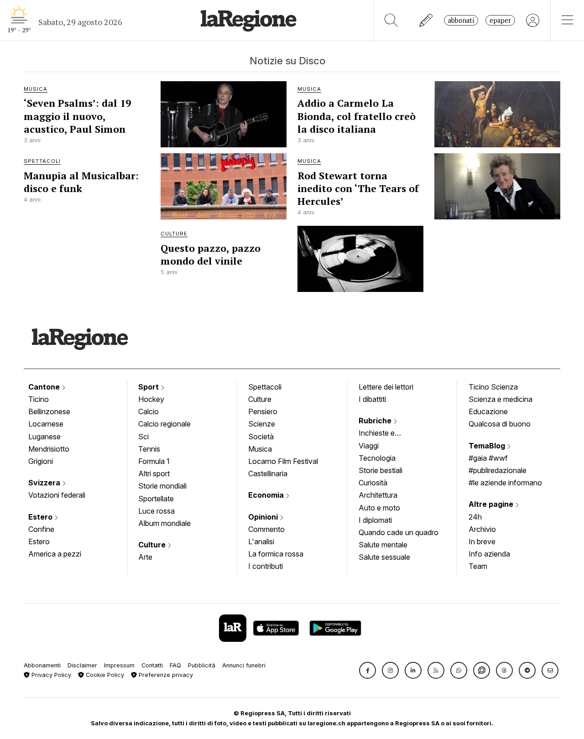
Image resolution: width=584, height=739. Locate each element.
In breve (482, 541)
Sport (149, 386)
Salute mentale (383, 544)
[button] (367, 670)
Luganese (44, 436)
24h (475, 516)
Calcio (148, 411)
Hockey (151, 399)
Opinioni (264, 516)
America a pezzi (54, 553)
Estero (41, 516)
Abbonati (461, 20)
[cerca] (391, 20)
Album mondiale (164, 523)
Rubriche (376, 420)
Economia (267, 495)
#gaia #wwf (488, 458)
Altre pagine (492, 504)
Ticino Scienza (493, 386)
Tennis (149, 448)
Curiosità (373, 482)
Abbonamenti (42, 665)
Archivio (482, 529)
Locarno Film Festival (283, 461)
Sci (143, 436)
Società (261, 436)
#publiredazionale (498, 470)
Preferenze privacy (165, 674)
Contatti (152, 665)
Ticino (38, 399)
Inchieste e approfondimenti (385, 433)
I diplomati (375, 520)
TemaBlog (488, 445)
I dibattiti (372, 399)
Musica (260, 448)
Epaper (500, 20)
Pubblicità (201, 665)
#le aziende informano (505, 482)
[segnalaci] (426, 20)
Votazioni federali (56, 495)
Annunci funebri (244, 665)
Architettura (378, 495)
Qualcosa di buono (500, 423)
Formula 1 (154, 461)
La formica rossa (275, 553)
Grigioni (40, 461)
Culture (152, 544)
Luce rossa (156, 510)
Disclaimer (82, 665)
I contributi (265, 566)
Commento (266, 529)
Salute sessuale (384, 557)
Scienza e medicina (500, 399)
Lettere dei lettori (386, 386)
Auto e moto (379, 507)
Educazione (488, 411)
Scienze (261, 423)
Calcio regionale (164, 423)
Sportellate (156, 498)
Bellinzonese (49, 411)
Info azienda (489, 553)
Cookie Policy (104, 674)
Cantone (45, 386)
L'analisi (261, 541)
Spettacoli (265, 386)
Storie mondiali (162, 485)
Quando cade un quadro (398, 532)
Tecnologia (377, 458)
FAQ (175, 665)
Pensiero (262, 411)
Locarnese (45, 423)
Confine (41, 529)
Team (478, 566)
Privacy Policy (50, 674)
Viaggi (369, 445)
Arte (145, 557)
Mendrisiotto (48, 448)
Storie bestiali (380, 470)
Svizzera (45, 482)
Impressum (119, 665)
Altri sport (154, 473)
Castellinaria (267, 473)
